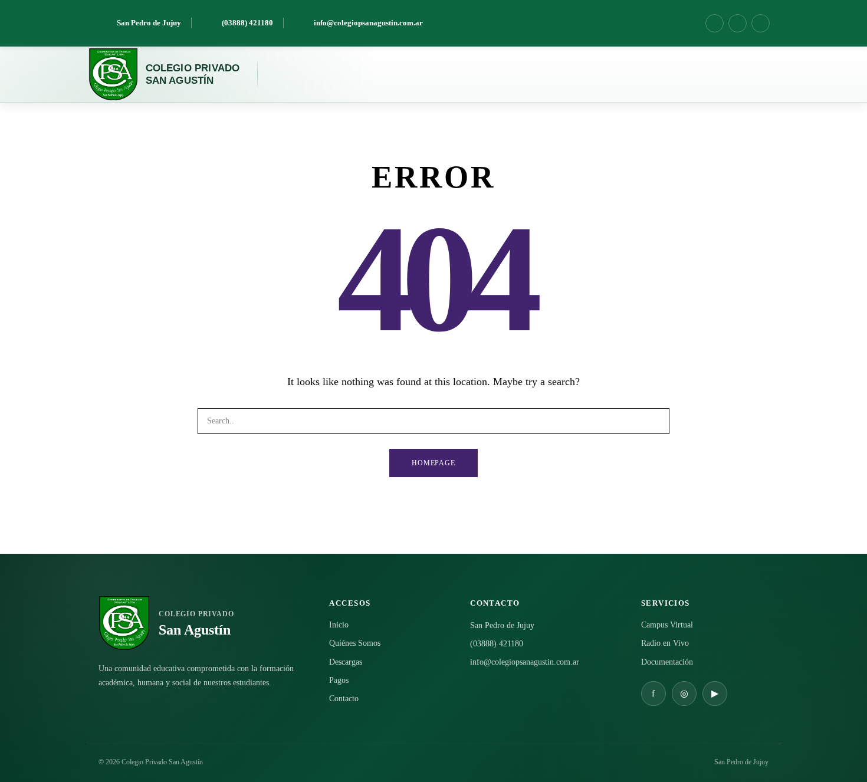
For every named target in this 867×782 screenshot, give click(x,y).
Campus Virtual (667, 624)
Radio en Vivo (665, 643)
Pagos (339, 680)
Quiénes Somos (354, 643)
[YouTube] (760, 23)
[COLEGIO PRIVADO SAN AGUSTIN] (112, 74)
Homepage (434, 463)
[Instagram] (737, 23)
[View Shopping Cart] (736, 74)
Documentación (667, 662)
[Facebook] (714, 23)
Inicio (339, 624)
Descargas (345, 662)
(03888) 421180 (496, 643)
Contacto (344, 698)
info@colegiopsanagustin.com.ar (524, 662)
